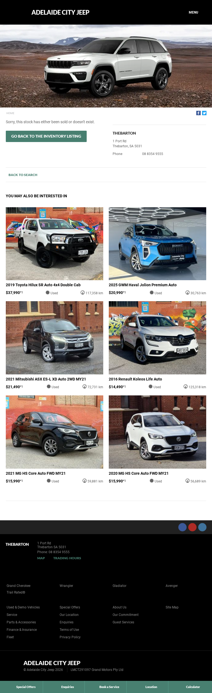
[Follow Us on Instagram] (202, 527)
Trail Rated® (16, 592)
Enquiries (66, 622)
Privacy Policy (70, 637)
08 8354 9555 (152, 154)
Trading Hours (67, 558)
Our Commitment (126, 615)
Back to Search (23, 175)
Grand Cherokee (18, 586)
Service (12, 615)
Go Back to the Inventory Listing (46, 136)
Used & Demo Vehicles (23, 607)
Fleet (10, 637)
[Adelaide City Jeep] (14, 12)
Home (10, 113)
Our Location (69, 615)
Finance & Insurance (22, 630)
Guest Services (123, 622)
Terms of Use (69, 630)
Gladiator (119, 586)
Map (41, 558)
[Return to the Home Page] (13, 665)
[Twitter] (204, 113)
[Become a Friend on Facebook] (182, 527)
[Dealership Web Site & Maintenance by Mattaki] (197, 666)
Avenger (172, 586)
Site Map (172, 607)
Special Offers (70, 607)
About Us (119, 607)
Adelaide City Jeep (60, 12)
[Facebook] (198, 113)
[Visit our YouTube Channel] (192, 527)
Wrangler (66, 586)
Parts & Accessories (21, 622)
